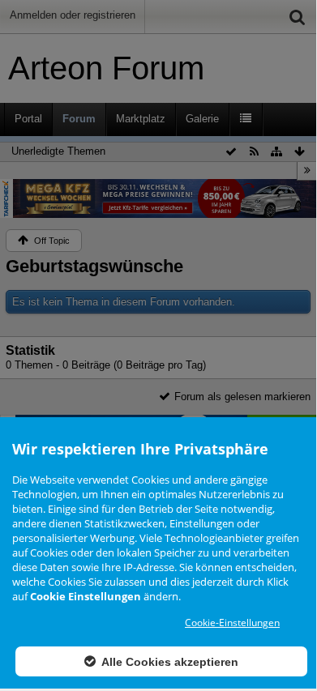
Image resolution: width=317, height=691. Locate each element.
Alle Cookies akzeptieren (168, 661)
